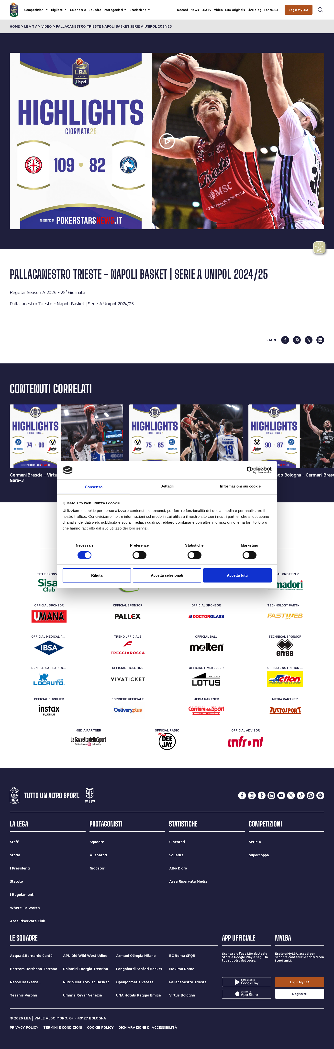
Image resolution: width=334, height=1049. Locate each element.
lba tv (30, 26)
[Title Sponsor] (49, 585)
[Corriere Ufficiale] (127, 710)
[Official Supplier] (49, 710)
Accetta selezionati (167, 575)
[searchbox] (167, 6)
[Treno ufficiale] (127, 647)
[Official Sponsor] (49, 616)
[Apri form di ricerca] (320, 10)
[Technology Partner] (285, 616)
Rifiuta (96, 575)
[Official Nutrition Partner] (285, 679)
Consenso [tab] (93, 487)
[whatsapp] (297, 340)
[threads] (262, 795)
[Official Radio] (167, 741)
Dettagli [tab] (167, 486)
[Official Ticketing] (127, 679)
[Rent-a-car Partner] (49, 679)
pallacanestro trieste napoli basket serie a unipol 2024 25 (114, 26)
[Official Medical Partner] (49, 647)
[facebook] (285, 340)
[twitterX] (291, 795)
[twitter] (308, 340)
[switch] (139, 555)
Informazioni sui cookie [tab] (240, 486)
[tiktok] (301, 795)
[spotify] (320, 795)
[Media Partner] (206, 710)
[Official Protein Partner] (285, 585)
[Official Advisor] (245, 741)
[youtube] (281, 795)
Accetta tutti (237, 575)
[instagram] (252, 795)
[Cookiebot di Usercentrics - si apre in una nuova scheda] (250, 470)
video (46, 26)
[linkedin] (320, 340)
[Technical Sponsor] (285, 647)
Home (15, 26)
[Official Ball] (206, 647)
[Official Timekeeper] (206, 679)
